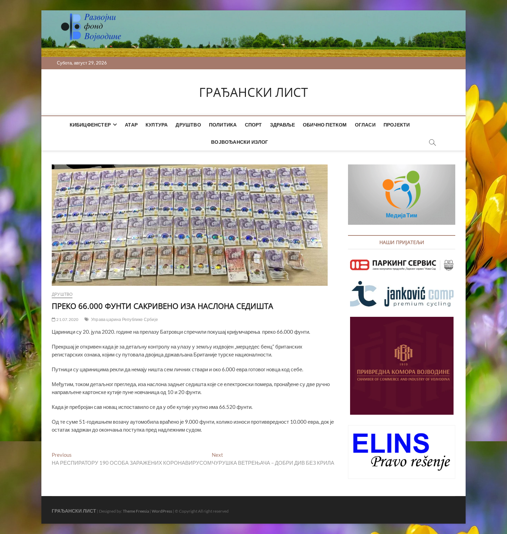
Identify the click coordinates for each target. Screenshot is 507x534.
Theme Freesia (136, 511)
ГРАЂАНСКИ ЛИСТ (253, 92)
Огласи (365, 125)
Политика (223, 125)
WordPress (162, 511)
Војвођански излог (239, 142)
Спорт (253, 125)
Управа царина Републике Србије (124, 319)
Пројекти (397, 125)
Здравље (282, 125)
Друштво (188, 125)
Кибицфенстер (90, 125)
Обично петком (325, 125)
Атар (131, 125)
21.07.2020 (67, 319)
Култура (157, 125)
